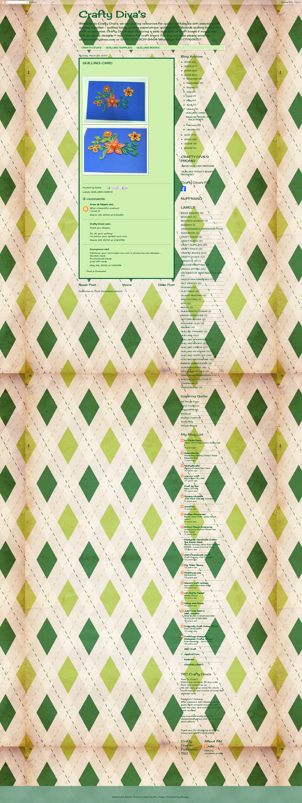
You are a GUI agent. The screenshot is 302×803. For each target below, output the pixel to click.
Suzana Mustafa (193, 496)
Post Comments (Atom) (108, 291)
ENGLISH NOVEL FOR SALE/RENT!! (199, 118)
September (193, 83)
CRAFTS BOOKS (190, 253)
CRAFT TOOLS (189, 249)
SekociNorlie (191, 453)
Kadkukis (189, 659)
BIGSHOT (186, 225)
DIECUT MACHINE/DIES (195, 279)
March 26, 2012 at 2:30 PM (107, 240)
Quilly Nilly (187, 421)
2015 (188, 62)
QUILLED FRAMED (192, 331)
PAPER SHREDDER (192, 315)
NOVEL (185, 307)
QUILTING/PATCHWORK (195, 359)
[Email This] (114, 188)
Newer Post (87, 284)
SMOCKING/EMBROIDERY (197, 375)
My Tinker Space (193, 565)
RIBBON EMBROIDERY (194, 363)
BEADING (186, 217)
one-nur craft (191, 476)
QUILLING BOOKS (148, 47)
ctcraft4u (189, 506)
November (193, 78)
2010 (188, 139)
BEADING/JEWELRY (192, 221)
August (191, 87)
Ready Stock (191, 595)
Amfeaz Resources (194, 514)
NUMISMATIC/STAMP (194, 311)
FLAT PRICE (188, 291)
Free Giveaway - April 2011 (198, 641)
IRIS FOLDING (189, 299)
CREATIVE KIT (189, 261)
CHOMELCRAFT (193, 664)
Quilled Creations (191, 417)
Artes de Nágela (99, 204)
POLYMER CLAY (190, 323)
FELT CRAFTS (189, 283)
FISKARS (186, 287)
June (190, 96)
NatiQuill (186, 413)
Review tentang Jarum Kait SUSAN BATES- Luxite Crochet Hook (202, 545)
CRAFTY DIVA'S (91, 47)
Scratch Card (97, 256)
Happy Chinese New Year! (197, 468)
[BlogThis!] (117, 188)
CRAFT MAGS (189, 237)
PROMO (185, 327)
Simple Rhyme (189, 425)
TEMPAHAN (188, 383)
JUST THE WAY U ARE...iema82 (194, 612)
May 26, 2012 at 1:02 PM (105, 265)
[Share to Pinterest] (126, 188)
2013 (188, 70)
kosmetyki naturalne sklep (197, 585)
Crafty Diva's (112, 14)
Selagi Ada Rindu (194, 603)
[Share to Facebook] (123, 188)
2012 (188, 75)
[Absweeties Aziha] (183, 190)
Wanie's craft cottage (196, 583)
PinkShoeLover (192, 572)
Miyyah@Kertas (190, 409)
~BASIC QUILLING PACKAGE (197, 166)
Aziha (211, 746)
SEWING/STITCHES (193, 371)
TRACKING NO (189, 387)
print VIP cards (98, 261)
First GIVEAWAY (192, 628)
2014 (188, 66)
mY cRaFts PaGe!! (194, 593)
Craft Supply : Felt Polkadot (199, 557)
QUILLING (186, 335)
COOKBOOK (188, 233)
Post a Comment (96, 271)
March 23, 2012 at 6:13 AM (106, 215)
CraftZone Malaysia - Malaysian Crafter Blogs (198, 637)
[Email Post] (108, 187)
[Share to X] (120, 188)
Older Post (166, 284)
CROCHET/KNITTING (193, 265)
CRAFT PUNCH (189, 241)
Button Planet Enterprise (198, 527)
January (191, 129)
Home (127, 284)
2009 (188, 143)
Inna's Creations (190, 405)
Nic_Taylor (159, 797)
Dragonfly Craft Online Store (201, 626)
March (191, 109)
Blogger (185, 797)
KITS (183, 303)
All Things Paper (190, 401)
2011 (187, 135)
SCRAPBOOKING (191, 367)
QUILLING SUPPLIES (119, 47)
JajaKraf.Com (191, 654)
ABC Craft (190, 649)
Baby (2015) (191, 488)
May (189, 100)
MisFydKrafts (192, 465)
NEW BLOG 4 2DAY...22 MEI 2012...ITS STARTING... (199, 617)
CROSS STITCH (190, 269)
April (190, 105)
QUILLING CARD (195, 113)
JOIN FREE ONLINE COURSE (199, 499)
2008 (188, 148)
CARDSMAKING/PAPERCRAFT (199, 229)
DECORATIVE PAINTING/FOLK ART (201, 273)
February (192, 125)
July (189, 91)
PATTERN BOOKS (191, 319)
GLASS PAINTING (191, 295)
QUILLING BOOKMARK (194, 339)
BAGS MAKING (190, 213)
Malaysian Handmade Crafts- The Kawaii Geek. (200, 540)
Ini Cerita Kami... (193, 440)
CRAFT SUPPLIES (191, 245)
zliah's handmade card (196, 555)
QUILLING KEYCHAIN (193, 351)
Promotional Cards (101, 258)
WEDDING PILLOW (194, 478)
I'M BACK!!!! (190, 575)
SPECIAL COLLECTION (194, 379)
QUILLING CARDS (102, 192)
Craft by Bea (191, 486)
